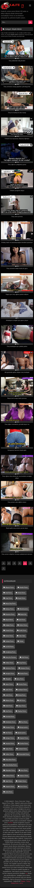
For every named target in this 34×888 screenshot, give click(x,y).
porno (21, 883)
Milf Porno (22, 700)
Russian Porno (9, 727)
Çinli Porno (22, 619)
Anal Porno (8, 592)
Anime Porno (21, 592)
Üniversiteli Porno (24, 754)
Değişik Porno (9, 625)
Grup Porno (22, 662)
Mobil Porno (8, 705)
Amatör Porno (24, 587)
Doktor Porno (23, 625)
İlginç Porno (20, 679)
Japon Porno (9, 684)
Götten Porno (9, 662)
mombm (10, 822)
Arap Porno (8, 598)
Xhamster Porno (10, 770)
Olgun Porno (21, 705)
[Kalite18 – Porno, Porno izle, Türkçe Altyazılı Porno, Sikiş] (14, 6)
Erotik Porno (22, 630)
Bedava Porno (9, 609)
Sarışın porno (24, 727)
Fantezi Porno (9, 641)
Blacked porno (23, 609)
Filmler (21, 641)
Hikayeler (8, 679)
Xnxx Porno (24, 770)
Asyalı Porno (21, 598)
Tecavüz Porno (9, 743)
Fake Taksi (22, 635)
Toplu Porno (8, 748)
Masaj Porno (21, 695)
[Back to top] (28, 882)
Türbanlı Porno (22, 748)
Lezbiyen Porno (22, 689)
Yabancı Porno (24, 775)
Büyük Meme (9, 619)
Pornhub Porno (9, 716)
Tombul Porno (24, 743)
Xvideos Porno (9, 775)
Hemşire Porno (9, 673)
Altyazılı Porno (9, 587)
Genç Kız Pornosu (10, 657)
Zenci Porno (23, 786)
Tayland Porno (24, 738)
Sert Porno (8, 732)
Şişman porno (21, 732)
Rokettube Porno (10, 722)
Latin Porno (8, 689)
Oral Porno (8, 711)
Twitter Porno (9, 754)
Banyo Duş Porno (10, 603)
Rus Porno (24, 722)
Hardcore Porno (10, 668)
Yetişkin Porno (22, 781)
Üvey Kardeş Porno (11, 765)
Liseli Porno (8, 695)
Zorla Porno (8, 791)
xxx (26, 873)
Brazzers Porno (9, 614)
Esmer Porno (9, 635)
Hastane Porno (24, 668)
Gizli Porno (25, 657)
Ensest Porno (9, 630)
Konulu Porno (22, 684)
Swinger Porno (9, 738)
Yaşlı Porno (8, 781)
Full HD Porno (9, 646)
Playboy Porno (22, 711)
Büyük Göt (23, 614)
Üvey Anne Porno (10, 759)
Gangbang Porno (10, 652)
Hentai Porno (23, 673)
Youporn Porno (9, 786)
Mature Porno (9, 700)
